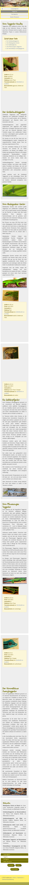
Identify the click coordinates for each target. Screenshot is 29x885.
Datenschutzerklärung (8, 879)
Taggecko (14, 11)
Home (14, 877)
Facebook (10, 865)
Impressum (20, 877)
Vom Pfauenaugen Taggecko (14, 46)
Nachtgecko (14, 14)
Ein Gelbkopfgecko (11, 44)
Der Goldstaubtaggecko (12, 41)
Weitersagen (14, 869)
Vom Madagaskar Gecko (12, 43)
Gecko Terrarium (14, 17)
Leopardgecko (14, 8)
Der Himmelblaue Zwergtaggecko (15, 48)
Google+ (18, 865)
